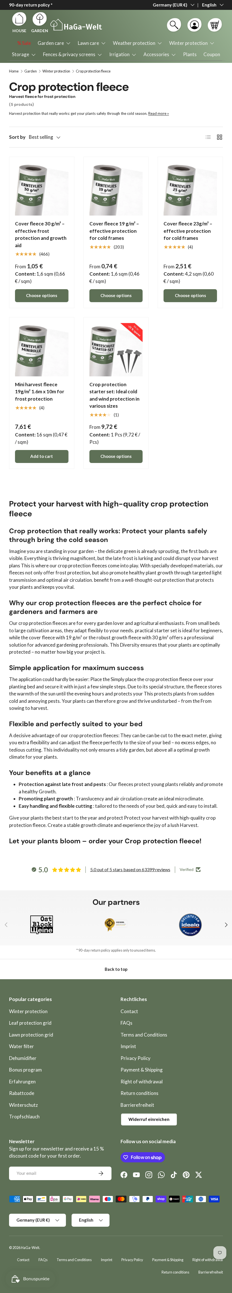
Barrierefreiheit (137, 1105)
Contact (129, 1011)
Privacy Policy (136, 1058)
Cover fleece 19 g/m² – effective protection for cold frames (114, 231)
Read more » (158, 113)
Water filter (21, 1046)
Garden (30, 71)
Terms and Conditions (144, 1035)
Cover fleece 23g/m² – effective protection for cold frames (188, 231)
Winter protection (56, 71)
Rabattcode (21, 1093)
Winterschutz (23, 1105)
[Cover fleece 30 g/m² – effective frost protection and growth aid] (41, 189)
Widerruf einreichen (148, 1119)
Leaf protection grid (30, 1023)
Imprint (128, 1046)
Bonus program (25, 1070)
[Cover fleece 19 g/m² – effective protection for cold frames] (116, 189)
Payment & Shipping (142, 1070)
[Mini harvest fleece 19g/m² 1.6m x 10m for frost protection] (41, 349)
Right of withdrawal (142, 1082)
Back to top (116, 969)
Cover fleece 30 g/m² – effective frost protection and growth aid (40, 234)
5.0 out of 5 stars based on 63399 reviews (130, 869)
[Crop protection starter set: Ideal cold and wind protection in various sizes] (116, 349)
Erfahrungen (22, 1082)
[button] (215, 25)
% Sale (24, 43)
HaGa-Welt (30, 1247)
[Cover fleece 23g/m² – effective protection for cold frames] (190, 189)
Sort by (17, 137)
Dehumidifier (22, 1058)
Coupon (211, 54)
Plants (190, 54)
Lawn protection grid (31, 1035)
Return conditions (139, 1093)
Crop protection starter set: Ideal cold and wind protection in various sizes (114, 395)
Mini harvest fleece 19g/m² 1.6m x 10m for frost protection (39, 391)
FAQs (126, 1023)
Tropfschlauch (24, 1116)
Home (14, 71)
